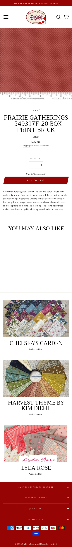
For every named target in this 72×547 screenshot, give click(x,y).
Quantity (36, 158)
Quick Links (36, 508)
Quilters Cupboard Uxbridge (36, 487)
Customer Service (36, 498)
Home (35, 110)
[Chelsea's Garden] (36, 318)
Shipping (26, 145)
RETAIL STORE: (36, 519)
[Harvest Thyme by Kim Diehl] (36, 378)
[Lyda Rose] (36, 443)
